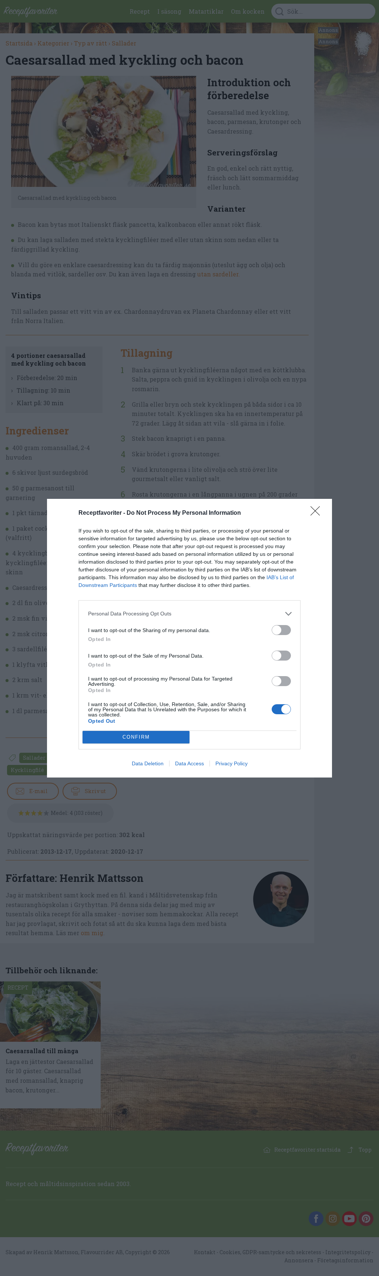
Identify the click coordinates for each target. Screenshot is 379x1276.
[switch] (281, 630)
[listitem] (189, 614)
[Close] (318, 513)
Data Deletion (148, 763)
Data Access (189, 763)
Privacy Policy (231, 763)
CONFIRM (136, 737)
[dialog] (189, 638)
